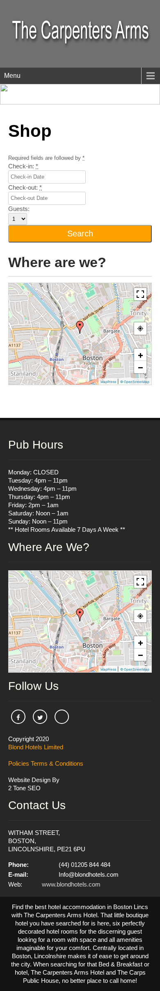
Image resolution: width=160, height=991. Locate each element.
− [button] (140, 367)
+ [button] (140, 354)
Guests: (19, 208)
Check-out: (25, 187)
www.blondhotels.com (71, 884)
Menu (12, 75)
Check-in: (23, 166)
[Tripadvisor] (62, 717)
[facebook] (18, 717)
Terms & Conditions (57, 763)
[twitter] (40, 717)
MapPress (108, 382)
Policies (18, 763)
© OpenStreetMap (134, 382)
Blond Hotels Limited (35, 747)
